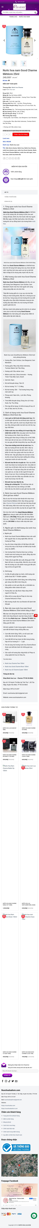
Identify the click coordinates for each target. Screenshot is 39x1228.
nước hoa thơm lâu (15, 154)
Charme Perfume (11, 503)
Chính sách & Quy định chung (11, 1131)
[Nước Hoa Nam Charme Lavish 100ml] (29, 745)
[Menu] (2, 7)
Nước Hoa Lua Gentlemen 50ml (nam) (28, 904)
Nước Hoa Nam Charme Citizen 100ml (9, 1052)
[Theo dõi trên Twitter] (13, 1081)
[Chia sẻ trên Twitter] (10, 158)
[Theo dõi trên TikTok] (9, 1081)
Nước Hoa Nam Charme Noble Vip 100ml (9, 904)
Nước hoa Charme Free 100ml (14, 663)
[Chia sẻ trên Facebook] (7, 158)
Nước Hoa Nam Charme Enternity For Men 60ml (9, 755)
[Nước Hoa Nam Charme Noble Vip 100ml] (10, 833)
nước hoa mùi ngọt (26, 152)
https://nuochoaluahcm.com (9, 1108)
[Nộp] (35, 12)
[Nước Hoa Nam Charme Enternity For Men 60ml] (10, 745)
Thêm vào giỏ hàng (21, 134)
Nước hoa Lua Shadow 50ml (9, 728)
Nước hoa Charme (17, 87)
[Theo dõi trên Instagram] (6, 1081)
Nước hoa (21, 148)
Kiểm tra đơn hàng (8, 1119)
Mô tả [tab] (6, 192)
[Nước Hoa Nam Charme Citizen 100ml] (10, 981)
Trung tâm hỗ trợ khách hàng (11, 1116)
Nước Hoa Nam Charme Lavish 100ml (28, 755)
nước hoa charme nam (10, 150)
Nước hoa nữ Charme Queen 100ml (16, 670)
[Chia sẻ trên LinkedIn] (18, 158)
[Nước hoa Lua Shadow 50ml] (10, 718)
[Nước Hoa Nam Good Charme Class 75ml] (29, 981)
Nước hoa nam (24, 17)
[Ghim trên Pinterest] (15, 158)
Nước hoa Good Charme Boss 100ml (16, 666)
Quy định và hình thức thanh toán (12, 1135)
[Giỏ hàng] (36, 615)
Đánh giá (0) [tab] (8, 201)
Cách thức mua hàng (9, 1125)
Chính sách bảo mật (9, 1128)
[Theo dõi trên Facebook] (2, 1081)
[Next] (34, 40)
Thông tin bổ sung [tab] (10, 196)
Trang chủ (13, 17)
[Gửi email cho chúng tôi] (16, 1081)
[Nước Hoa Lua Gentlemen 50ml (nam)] (29, 833)
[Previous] (4, 40)
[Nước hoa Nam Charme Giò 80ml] (29, 718)
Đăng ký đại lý (7, 1122)
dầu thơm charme (11, 148)
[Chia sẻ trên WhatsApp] (4, 158)
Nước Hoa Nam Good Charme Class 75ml (28, 1052)
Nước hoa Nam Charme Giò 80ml (28, 728)
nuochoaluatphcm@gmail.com (13, 1099)
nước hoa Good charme (25, 150)
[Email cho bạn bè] (13, 158)
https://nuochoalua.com (8, 1105)
